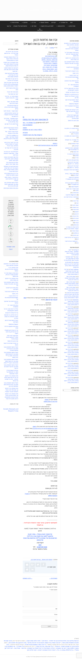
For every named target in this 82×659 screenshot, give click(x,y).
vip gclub (76, 262)
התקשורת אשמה (75, 186)
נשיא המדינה (76, 192)
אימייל (55, 614)
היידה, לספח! (76, 73)
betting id (76, 250)
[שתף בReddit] (27, 569)
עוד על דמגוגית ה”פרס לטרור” (72, 71)
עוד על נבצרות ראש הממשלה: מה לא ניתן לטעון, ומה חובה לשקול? (72, 111)
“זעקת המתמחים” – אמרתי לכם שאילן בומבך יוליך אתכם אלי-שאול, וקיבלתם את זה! (71, 258)
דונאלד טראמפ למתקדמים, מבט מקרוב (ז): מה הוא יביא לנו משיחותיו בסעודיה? (11, 348)
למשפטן (77, 211)
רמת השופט (76, 152)
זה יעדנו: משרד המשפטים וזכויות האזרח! (35, 644)
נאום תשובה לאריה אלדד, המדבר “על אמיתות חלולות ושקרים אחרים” (73, 116)
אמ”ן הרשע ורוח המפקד (73, 120)
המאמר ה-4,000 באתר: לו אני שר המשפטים (67, 648)
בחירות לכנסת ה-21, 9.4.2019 (72, 128)
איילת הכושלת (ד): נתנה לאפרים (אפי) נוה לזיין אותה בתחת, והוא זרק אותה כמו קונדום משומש (11, 64)
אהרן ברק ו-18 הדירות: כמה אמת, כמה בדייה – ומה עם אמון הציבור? (11, 53)
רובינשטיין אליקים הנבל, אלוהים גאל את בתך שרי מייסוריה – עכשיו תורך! (60, 641)
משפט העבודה (75, 231)
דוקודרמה (53, 22)
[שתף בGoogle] (32, 565)
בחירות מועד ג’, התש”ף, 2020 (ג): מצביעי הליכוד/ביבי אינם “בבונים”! (11, 179)
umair (77, 257)
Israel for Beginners (71, 195)
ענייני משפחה (75, 207)
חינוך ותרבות (76, 235)
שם (56, 609)
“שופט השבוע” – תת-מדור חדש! (11, 111)
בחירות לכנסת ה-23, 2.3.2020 (72, 136)
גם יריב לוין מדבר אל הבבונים (72, 92)
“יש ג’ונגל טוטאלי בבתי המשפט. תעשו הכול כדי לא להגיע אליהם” (44, 643)
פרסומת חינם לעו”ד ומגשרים (20, 26)
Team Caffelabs (74, 269)
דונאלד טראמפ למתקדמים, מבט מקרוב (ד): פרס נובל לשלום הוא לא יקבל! (11, 366)
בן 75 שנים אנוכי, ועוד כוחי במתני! (44, 646)
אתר (56, 620)
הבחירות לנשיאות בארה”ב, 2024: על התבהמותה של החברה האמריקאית (12, 372)
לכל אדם (77, 214)
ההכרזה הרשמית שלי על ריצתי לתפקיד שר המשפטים (41, 648)
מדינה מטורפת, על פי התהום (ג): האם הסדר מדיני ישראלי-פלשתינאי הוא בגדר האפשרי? (11, 390)
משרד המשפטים (75, 143)
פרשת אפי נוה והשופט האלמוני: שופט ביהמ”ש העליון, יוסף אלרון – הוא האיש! (11, 69)
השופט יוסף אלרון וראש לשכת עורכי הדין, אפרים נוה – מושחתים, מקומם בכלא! (11, 75)
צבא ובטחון (76, 225)
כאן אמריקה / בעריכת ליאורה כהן (71, 197)
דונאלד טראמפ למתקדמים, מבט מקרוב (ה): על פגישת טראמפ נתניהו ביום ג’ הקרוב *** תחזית (11, 361)
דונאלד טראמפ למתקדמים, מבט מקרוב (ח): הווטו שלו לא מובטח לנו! (71, 63)
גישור (77, 203)
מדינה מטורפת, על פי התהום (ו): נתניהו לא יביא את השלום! (72, 49)
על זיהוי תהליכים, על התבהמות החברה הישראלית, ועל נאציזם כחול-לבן (72, 96)
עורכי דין (77, 158)
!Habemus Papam (74, 103)
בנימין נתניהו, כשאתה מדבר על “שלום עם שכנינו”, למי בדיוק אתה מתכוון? (72, 54)
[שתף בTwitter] (38, 565)
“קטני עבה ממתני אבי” (13, 94)
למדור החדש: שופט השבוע (33, 641)
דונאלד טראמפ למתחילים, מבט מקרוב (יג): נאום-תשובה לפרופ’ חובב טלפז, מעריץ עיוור (11, 184)
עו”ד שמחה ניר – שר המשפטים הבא (14, 646)
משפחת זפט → (53, 578)
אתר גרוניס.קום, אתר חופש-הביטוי (17, 643)
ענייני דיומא (76, 220)
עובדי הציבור (76, 201)
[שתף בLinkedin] (32, 569)
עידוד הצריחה (75, 216)
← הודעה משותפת (27, 578)
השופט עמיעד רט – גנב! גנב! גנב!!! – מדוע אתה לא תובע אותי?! (11, 98)
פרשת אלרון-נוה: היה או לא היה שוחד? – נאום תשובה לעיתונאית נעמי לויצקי (11, 153)
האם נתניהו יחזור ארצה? (12, 92)
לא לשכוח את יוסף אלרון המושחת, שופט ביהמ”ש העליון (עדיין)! (11, 107)
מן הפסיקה (76, 233)
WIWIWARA (76, 300)
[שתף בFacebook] (43, 565)
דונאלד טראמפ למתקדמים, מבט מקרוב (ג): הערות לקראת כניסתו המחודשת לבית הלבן (11, 384)
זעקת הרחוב (76, 218)
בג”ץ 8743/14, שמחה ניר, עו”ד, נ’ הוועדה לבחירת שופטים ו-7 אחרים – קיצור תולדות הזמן (50, 650)
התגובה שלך (53, 590)
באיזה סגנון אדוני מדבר (74, 160)
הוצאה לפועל (76, 205)
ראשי (71, 22)
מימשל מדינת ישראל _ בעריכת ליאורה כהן (41, 559)
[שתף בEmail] (27, 565)
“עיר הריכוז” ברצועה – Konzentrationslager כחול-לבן (72, 77)
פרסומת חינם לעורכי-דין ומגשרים (71, 170)
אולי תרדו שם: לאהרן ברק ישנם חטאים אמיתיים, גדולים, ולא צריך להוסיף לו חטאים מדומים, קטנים (71, 296)
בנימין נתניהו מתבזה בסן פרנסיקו (11, 188)
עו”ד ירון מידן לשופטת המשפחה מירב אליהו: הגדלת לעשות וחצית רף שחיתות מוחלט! (11, 58)
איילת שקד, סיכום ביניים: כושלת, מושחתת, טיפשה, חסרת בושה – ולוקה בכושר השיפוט (11, 159)
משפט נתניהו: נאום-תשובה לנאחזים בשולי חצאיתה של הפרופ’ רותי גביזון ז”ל (72, 278)
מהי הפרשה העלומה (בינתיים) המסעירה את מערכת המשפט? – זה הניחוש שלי (11, 114)
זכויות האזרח (76, 209)
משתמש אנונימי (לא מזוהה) (73, 293)
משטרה (77, 222)
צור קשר (9, 26)
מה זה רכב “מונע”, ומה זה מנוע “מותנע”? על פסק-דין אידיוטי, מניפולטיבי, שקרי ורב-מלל (11, 144)
